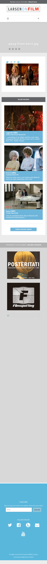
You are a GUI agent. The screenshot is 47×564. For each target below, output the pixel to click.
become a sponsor (34, 245)
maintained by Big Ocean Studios (24, 557)
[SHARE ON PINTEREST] (15, 62)
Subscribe (37, 510)
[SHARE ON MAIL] (19, 62)
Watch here (33, 2)
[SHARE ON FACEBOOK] (12, 62)
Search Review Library (23, 229)
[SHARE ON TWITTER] (8, 62)
